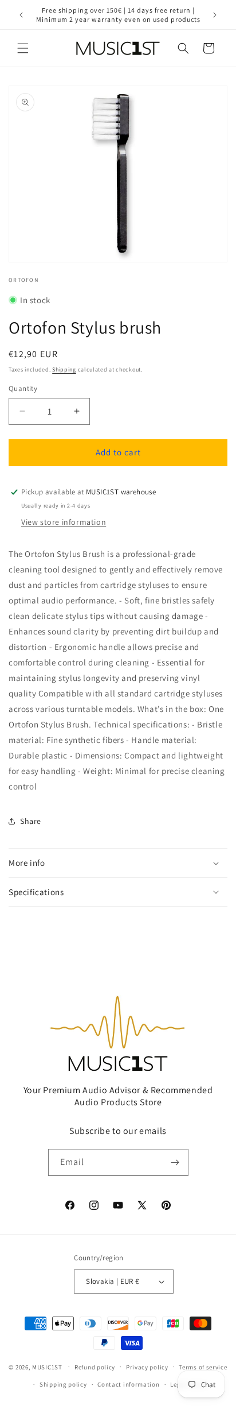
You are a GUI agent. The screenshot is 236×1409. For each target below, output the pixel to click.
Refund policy (94, 1367)
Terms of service (203, 1367)
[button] (23, 48)
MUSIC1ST (47, 1366)
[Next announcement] (214, 15)
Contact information (128, 1384)
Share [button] (30, 821)
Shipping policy (63, 1384)
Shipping (64, 369)
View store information (63, 522)
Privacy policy (147, 1367)
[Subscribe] (175, 1162)
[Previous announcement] (21, 15)
